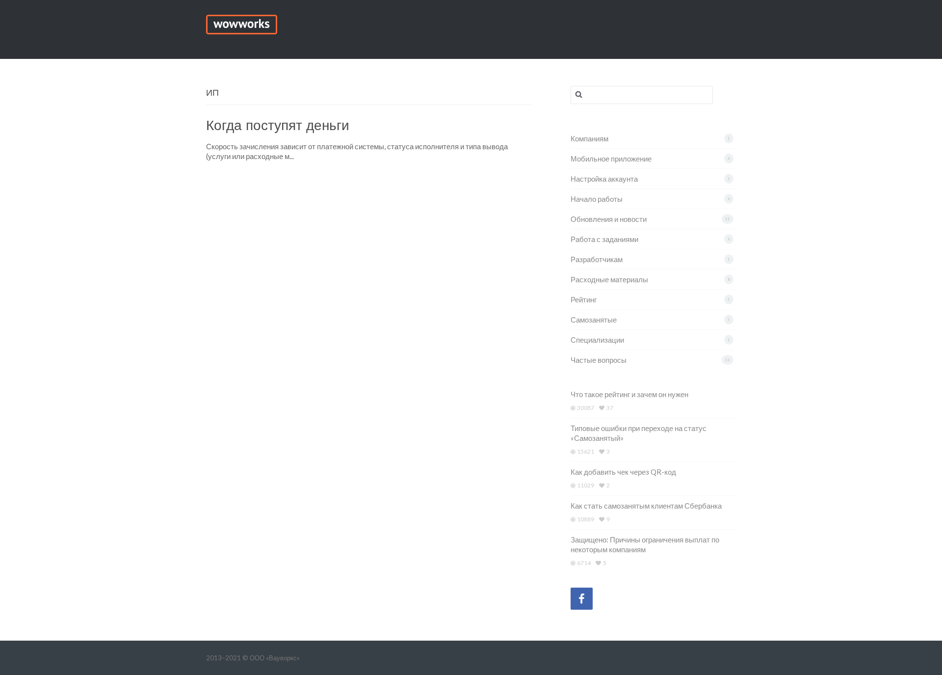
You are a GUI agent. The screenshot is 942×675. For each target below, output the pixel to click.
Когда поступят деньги (277, 125)
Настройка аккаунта (604, 178)
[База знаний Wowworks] (241, 23)
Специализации (597, 339)
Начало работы (597, 198)
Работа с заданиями (604, 239)
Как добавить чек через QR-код (623, 471)
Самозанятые (594, 319)
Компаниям (589, 138)
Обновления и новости (609, 219)
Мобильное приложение (611, 158)
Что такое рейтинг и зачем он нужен (629, 394)
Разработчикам (597, 259)
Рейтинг (584, 299)
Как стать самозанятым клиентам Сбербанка (646, 505)
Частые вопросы (599, 359)
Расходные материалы (609, 279)
